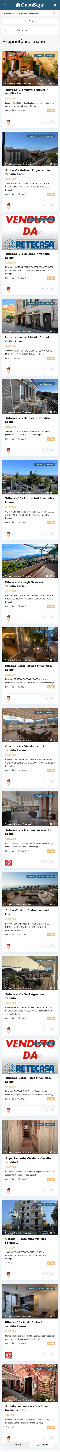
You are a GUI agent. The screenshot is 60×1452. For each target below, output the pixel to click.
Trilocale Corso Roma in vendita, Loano (28, 1080)
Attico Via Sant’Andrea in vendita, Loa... (29, 912)
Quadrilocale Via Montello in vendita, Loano (25, 748)
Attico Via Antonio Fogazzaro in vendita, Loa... (27, 172)
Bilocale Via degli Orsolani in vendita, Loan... (25, 584)
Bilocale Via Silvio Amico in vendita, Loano (24, 1324)
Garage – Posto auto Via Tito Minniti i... (25, 1241)
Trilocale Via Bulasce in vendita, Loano (27, 256)
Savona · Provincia (22, 83)
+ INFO (51, 110)
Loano (10, 83)
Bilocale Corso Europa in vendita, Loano (28, 668)
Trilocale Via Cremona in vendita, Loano (28, 832)
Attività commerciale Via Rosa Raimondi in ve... (26, 1408)
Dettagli (33, 106)
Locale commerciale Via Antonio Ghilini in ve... (28, 339)
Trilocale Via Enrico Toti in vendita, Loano (29, 500)
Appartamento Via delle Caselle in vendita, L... (29, 1160)
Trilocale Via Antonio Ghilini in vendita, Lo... (26, 91)
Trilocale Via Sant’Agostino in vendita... (26, 996)
